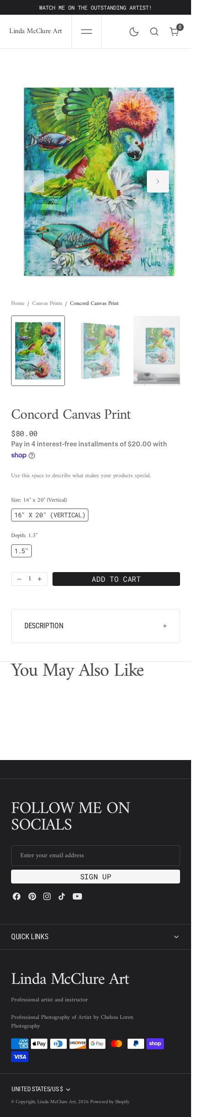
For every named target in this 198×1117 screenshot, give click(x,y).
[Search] (154, 31)
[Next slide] (158, 177)
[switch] (132, 30)
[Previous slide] (33, 177)
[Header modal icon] (86, 31)
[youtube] (77, 896)
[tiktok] (61, 896)
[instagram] (47, 896)
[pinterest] (32, 896)
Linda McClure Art (56, 1102)
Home (17, 295)
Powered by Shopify (109, 1102)
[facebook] (16, 896)
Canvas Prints (47, 295)
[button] (86, 31)
